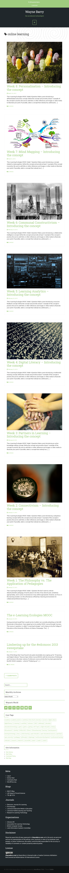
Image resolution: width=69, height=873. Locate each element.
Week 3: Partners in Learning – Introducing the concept (29, 434)
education (48, 723)
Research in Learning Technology (17, 812)
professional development (43, 737)
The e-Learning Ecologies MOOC (29, 615)
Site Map (8, 758)
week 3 (45, 740)
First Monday (11, 806)
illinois (29, 730)
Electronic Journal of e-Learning (17, 804)
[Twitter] (6, 708)
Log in (9, 776)
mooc (18, 733)
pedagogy (17, 737)
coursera (44, 720)
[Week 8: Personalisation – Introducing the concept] (34, 62)
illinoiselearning (36, 730)
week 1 (34, 740)
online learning (25, 733)
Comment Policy (11, 756)
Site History (9, 752)
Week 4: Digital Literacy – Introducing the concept (34, 364)
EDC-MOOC (11, 664)
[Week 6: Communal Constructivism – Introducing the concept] (34, 201)
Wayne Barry (34, 12)
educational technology (11, 726)
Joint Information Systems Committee (18, 828)
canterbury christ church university (31, 720)
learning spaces (52, 730)
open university (9, 737)
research (14, 740)
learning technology (10, 733)
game (20, 726)
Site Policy (9, 754)
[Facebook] (10, 708)
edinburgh (41, 723)
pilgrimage (31, 737)
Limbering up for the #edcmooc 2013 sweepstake (32, 646)
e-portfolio (23, 723)
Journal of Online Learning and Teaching (19, 810)
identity (16, 730)
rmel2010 (20, 740)
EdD (36, 723)
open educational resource (48, 733)
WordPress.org (11, 782)
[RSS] (30, 708)
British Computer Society (14, 826)
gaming (30, 726)
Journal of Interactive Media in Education (19, 808)
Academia (7, 720)
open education (35, 733)
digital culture (52, 720)
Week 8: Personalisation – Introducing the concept (34, 88)
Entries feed (10, 778)
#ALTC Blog (10, 791)
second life (27, 740)
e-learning (16, 723)
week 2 (39, 740)
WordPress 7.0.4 (39, 869)
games (25, 726)
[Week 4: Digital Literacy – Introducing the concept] (34, 340)
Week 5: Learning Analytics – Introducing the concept (28, 293)
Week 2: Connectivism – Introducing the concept (33, 507)
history (53, 726)
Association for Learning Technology (18, 824)
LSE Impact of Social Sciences (16, 793)
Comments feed (12, 780)
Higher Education (45, 726)
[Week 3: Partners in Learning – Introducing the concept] (34, 411)
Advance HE (10, 822)
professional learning (57, 737)
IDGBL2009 (23, 730)
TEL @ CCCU (11, 795)
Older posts (12, 675)
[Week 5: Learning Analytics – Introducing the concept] (34, 271)
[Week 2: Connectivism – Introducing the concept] (34, 483)
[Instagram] (14, 708)
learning (44, 730)
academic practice (16, 720)
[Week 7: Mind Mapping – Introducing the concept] (34, 133)
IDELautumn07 (8, 730)
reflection (7, 740)
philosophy (24, 737)
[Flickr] (26, 708)
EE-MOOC (11, 106)
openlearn (59, 733)
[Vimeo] (22, 708)
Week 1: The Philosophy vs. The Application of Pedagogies (29, 582)
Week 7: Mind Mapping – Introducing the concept (33, 153)
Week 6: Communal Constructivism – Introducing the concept (33, 224)
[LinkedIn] (18, 708)
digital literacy (8, 723)
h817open (36, 726)
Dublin (52, 869)
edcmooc (30, 723)
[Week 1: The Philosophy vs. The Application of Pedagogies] (34, 557)
